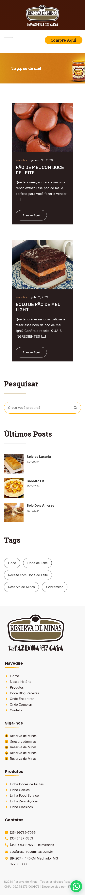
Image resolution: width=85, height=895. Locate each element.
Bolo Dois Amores (40, 505)
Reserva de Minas (21, 587)
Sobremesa (54, 587)
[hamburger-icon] (8, 40)
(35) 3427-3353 (21, 838)
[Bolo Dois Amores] (14, 512)
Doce (12, 563)
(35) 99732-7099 (23, 833)
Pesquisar (75, 407)
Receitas (21, 160)
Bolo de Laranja (39, 457)
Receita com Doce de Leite (28, 575)
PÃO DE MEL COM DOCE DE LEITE (40, 170)
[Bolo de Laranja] (14, 463)
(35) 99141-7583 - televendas (32, 845)
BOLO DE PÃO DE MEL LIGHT (38, 307)
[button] (76, 886)
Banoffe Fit (35, 481)
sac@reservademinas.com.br (31, 852)
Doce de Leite (37, 563)
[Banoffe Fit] (14, 488)
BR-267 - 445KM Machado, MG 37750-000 (34, 861)
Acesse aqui (31, 215)
